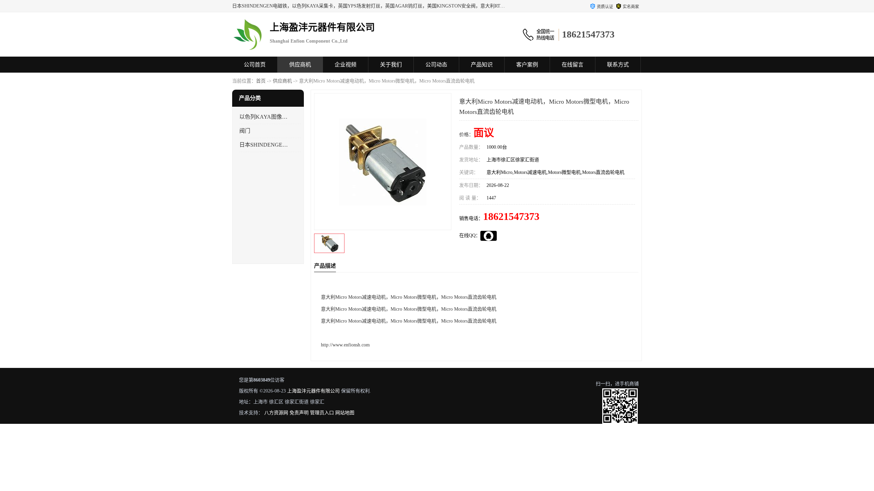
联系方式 (618, 65)
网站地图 (344, 412)
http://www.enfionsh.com (345, 344)
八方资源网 (276, 412)
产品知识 (482, 65)
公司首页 (255, 65)
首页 (261, 81)
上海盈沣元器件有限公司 (313, 390)
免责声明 (299, 412)
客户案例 (527, 65)
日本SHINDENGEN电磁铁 (264, 145)
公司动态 (436, 65)
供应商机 (300, 65)
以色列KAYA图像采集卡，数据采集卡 (264, 117)
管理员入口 (322, 412)
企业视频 (345, 65)
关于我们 (391, 65)
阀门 (244, 131)
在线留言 (572, 65)
